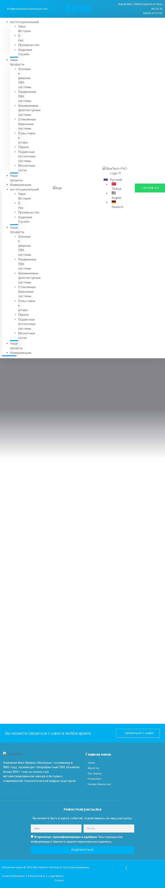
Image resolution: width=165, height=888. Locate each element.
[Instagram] (75, 9)
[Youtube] (81, 9)
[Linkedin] (88, 9)
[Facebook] (68, 9)
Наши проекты (16, 178)
